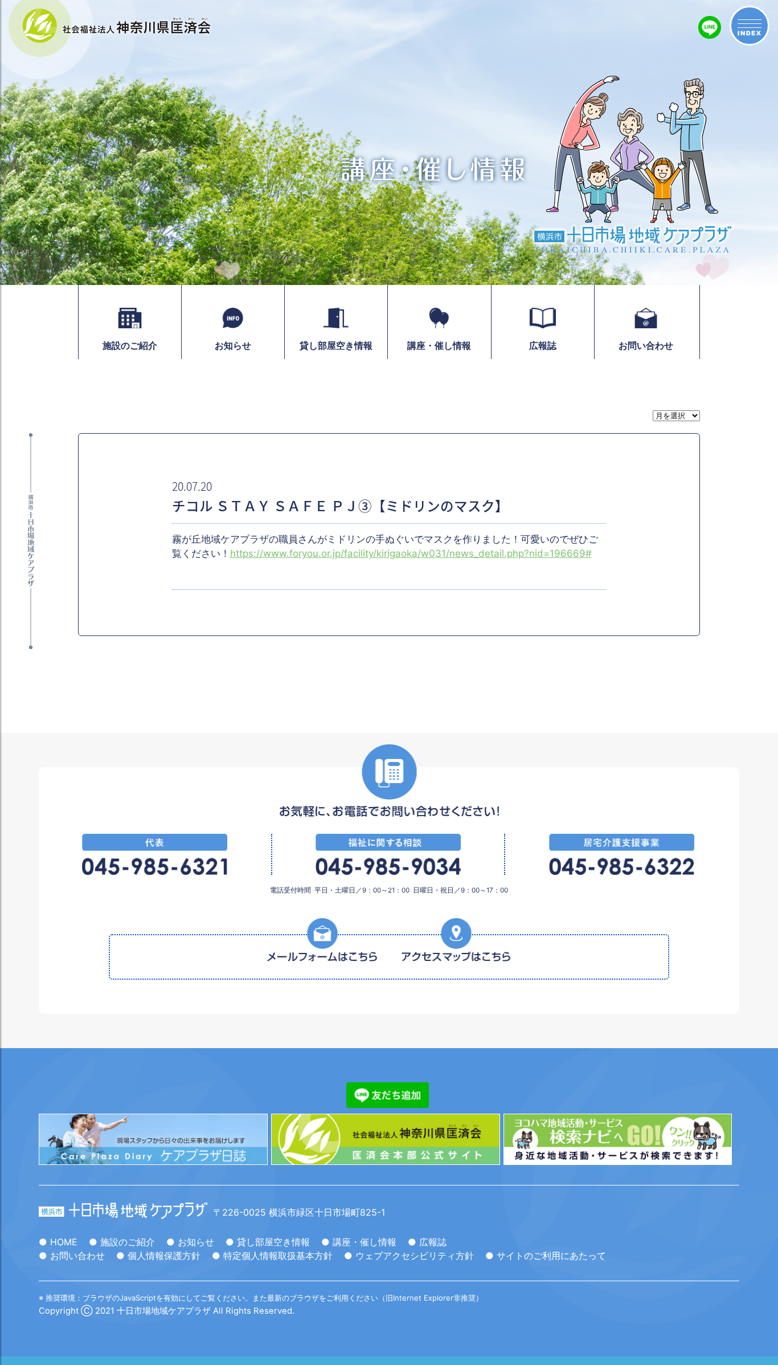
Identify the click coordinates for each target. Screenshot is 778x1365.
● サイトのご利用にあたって (545, 1255)
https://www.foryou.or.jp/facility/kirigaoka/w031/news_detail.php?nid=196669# (411, 553)
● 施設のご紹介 (122, 1242)
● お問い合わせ (72, 1255)
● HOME (58, 1242)
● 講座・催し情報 (358, 1242)
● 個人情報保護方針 (158, 1255)
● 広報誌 (427, 1242)
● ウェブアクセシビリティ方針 (409, 1255)
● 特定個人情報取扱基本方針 (272, 1255)
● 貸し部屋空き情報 (268, 1242)
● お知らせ (190, 1242)
